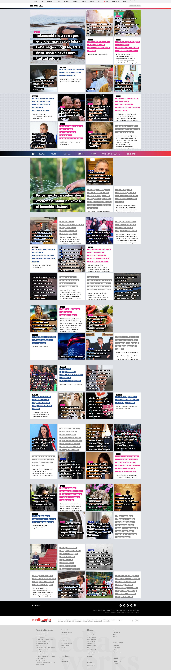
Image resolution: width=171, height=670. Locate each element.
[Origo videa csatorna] (131, 605)
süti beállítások (121, 610)
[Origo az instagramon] (128, 605)
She (98, 1)
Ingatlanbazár (115, 1)
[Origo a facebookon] (121, 605)
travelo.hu (90, 647)
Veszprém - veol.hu (66, 632)
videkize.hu (90, 654)
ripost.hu (115, 630)
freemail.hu (116, 645)
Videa (59, 1)
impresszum (129, 610)
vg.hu (63, 659)
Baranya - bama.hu (41, 635)
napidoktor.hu (91, 643)
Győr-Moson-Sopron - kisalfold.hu (45, 647)
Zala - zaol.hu (65, 634)
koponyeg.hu (116, 647)
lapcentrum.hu (117, 652)
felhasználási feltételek (111, 610)
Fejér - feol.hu (40, 645)
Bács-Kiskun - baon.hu (42, 633)
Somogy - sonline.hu (41, 660)
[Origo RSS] (135, 605)
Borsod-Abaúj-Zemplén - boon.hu (45, 639)
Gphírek (92, 1)
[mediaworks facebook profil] (132, 620)
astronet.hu (90, 633)
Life (42, 1)
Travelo (84, 1)
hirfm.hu (115, 663)
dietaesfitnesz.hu (92, 649)
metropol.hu (116, 632)
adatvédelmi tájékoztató (99, 610)
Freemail (75, 1)
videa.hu (115, 650)
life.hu (114, 634)
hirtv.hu (63, 647)
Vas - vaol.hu (65, 630)
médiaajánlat (136, 610)
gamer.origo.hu (91, 639)
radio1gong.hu (117, 661)
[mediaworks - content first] (41, 620)
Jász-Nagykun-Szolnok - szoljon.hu (45, 654)
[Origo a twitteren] (124, 605)
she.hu (115, 636)
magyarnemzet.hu (66, 643)
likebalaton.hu (91, 641)
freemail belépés (135, 6)
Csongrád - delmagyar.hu (43, 641)
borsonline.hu (91, 665)
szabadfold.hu (65, 645)
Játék (124, 1)
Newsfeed (66, 1)
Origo (35, 1)
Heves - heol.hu (40, 652)
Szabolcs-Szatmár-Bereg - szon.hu (45, 662)
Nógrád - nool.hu (40, 658)
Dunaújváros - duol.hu (42, 643)
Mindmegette (50, 1)
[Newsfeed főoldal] (36, 605)
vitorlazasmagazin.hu (93, 652)
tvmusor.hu (90, 656)
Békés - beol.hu (40, 637)
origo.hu (63, 650)
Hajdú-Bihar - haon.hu (42, 649)
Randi (106, 1)
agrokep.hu (64, 661)
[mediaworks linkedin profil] (137, 620)
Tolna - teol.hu (40, 664)
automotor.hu (91, 635)
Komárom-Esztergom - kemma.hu (45, 656)
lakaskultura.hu (91, 637)
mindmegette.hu (91, 645)
